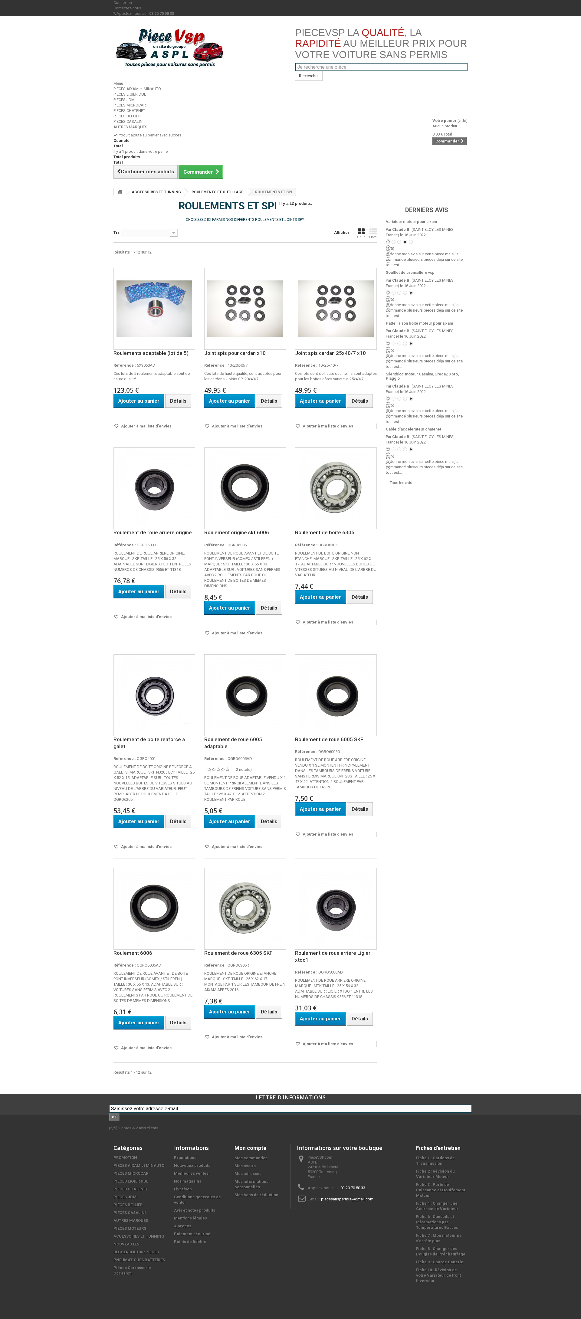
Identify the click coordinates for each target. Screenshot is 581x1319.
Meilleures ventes (191, 1173)
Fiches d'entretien (438, 1148)
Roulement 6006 (132, 953)
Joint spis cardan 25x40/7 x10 (330, 353)
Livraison (183, 1189)
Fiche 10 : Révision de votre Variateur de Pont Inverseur (438, 1275)
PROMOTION (125, 1157)
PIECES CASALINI (128, 121)
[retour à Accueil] (120, 192)
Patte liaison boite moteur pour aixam (419, 323)
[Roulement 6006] (154, 909)
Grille (361, 237)
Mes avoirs (245, 1166)
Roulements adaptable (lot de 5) (151, 353)
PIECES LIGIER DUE (129, 94)
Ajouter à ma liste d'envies (146, 426)
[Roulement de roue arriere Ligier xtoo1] (336, 909)
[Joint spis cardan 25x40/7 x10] (336, 309)
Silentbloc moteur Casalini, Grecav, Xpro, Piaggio (422, 376)
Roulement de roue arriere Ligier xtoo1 (332, 956)
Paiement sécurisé (192, 1234)
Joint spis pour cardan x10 (235, 353)
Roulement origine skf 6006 (236, 532)
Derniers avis (426, 210)
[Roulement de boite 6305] (336, 488)
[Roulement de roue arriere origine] (154, 488)
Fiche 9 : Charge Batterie (439, 1262)
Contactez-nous (127, 8)
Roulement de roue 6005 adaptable (233, 742)
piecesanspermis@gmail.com (347, 1199)
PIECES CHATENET (129, 110)
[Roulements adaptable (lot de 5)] (154, 309)
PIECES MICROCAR (129, 105)
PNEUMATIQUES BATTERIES (139, 1260)
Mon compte (250, 1148)
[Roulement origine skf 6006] (245, 488)
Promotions (185, 1157)
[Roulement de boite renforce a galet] (154, 695)
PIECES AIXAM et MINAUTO (137, 89)
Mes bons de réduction (256, 1195)
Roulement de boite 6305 (324, 532)
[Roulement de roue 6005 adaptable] (245, 695)
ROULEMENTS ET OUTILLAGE (217, 192)
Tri (116, 232)
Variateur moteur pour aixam (411, 221)
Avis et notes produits (194, 1210)
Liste (373, 237)
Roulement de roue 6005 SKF (329, 739)
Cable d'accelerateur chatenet (413, 429)
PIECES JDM (124, 99)
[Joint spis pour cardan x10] (245, 309)
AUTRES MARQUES (130, 127)
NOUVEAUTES (126, 1244)
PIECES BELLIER (127, 116)
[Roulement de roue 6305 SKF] (245, 909)
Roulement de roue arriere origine (152, 532)
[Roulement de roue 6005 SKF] (336, 695)
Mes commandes (251, 1158)
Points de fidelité (190, 1241)
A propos (182, 1226)
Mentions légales (190, 1218)
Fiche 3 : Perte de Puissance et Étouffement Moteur (440, 1190)
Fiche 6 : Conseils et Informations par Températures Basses (437, 1222)
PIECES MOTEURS (129, 1228)
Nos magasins (187, 1181)
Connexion (122, 2)
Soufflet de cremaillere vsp (410, 272)
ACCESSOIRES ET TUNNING (156, 192)
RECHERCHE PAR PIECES (136, 1252)
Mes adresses (248, 1173)
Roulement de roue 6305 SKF (238, 953)
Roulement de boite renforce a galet (149, 742)
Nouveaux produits (192, 1165)
